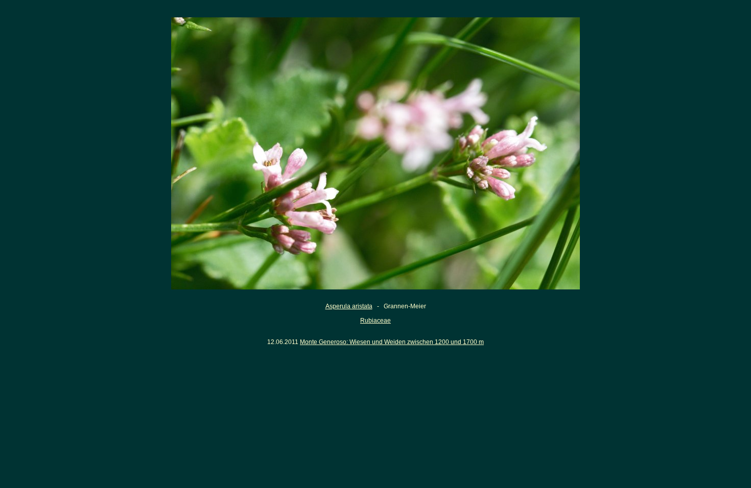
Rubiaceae (375, 320)
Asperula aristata (348, 306)
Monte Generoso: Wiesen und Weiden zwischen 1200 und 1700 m (392, 342)
